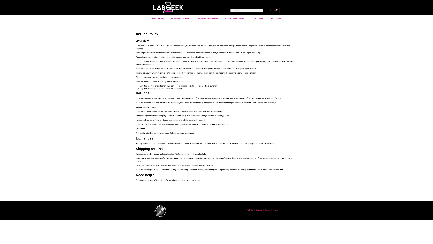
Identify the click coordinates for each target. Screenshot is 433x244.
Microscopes (275, 19)
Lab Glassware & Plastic (180, 19)
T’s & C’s (249, 210)
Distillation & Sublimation (207, 19)
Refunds (259, 210)
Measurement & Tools (234, 19)
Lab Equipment (257, 19)
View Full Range (159, 19)
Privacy (276, 210)
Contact (268, 210)
